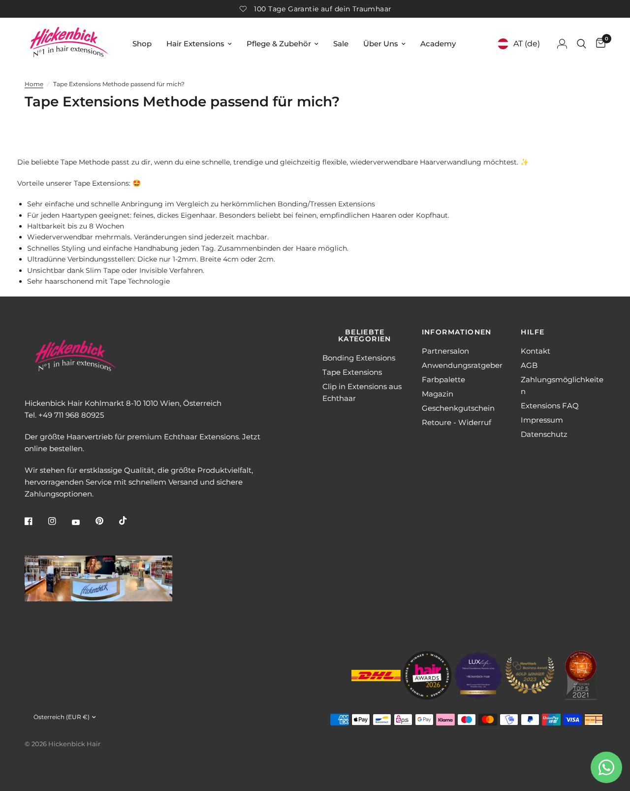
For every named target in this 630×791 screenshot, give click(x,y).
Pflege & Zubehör (279, 43)
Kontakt (535, 351)
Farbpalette (443, 379)
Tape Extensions (352, 372)
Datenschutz (544, 434)
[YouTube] (83, 522)
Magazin (437, 393)
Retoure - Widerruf (456, 422)
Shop (142, 43)
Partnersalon (445, 351)
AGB (529, 365)
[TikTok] (130, 520)
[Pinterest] (106, 521)
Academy (438, 43)
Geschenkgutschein (458, 408)
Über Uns (380, 43)
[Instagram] (59, 521)
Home (34, 84)
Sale (340, 43)
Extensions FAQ (550, 405)
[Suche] (581, 43)
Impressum (542, 420)
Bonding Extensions (358, 358)
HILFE (532, 332)
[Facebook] (35, 521)
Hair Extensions (195, 43)
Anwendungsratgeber (462, 365)
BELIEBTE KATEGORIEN (364, 335)
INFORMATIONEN (457, 332)
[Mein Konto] (562, 43)
